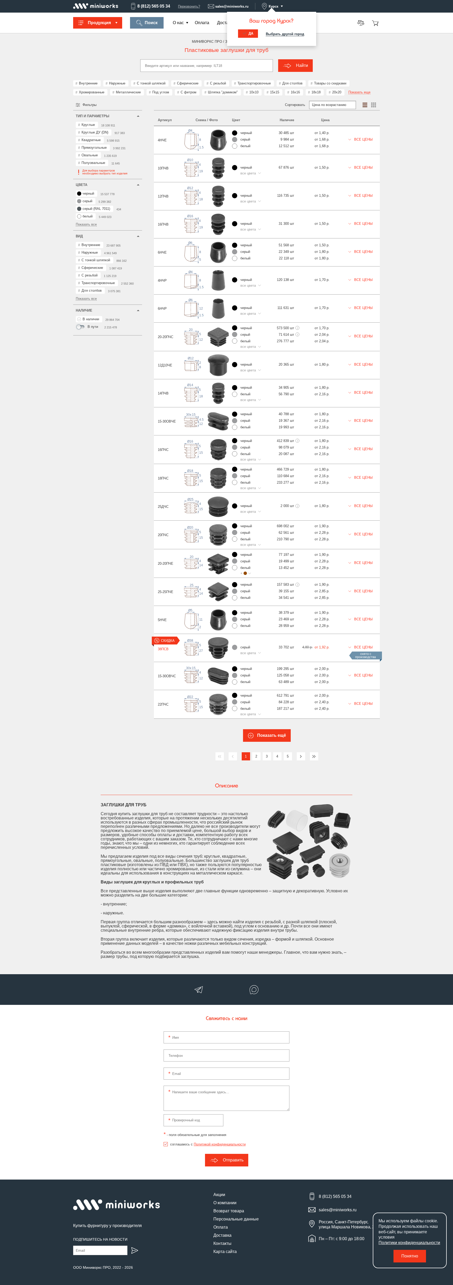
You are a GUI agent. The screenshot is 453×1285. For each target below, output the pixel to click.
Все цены (363, 139)
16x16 (295, 92)
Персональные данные (236, 1219)
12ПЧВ (163, 196)
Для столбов (292, 83)
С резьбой (218, 83)
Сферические (187, 83)
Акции (219, 1194)
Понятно (409, 1256)
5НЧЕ (162, 620)
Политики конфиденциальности (409, 1242)
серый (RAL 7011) (96, 209)
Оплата (202, 22)
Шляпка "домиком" (223, 92)
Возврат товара (228, 1211)
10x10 (253, 92)
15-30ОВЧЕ (167, 421)
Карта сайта (225, 1251)
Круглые (88, 125)
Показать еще (359, 92)
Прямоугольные (94, 148)
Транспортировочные (254, 83)
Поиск (151, 22)
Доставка (226, 22)
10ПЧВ (163, 168)
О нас (178, 22)
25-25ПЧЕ (165, 592)
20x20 (336, 92)
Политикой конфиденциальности (220, 1144)
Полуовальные (93, 163)
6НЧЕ (162, 252)
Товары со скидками (330, 83)
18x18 (316, 92)
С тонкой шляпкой (151, 83)
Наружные (117, 83)
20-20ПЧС (165, 337)
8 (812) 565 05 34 (153, 6)
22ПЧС (163, 704)
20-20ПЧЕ (165, 564)
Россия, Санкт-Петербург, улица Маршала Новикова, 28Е (349, 1224)
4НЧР (162, 280)
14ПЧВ (163, 393)
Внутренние (88, 83)
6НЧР (162, 309)
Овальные (90, 155)
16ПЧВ (163, 224)
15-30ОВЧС (167, 676)
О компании (224, 1203)
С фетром (188, 92)
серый (87, 201)
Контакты (222, 1243)
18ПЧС (163, 478)
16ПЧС (163, 450)
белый (88, 216)
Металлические (128, 92)
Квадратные (91, 140)
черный (88, 193)
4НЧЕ (162, 140)
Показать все (86, 224)
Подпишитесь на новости (100, 1239)
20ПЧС (163, 535)
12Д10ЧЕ (165, 365)
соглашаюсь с (208, 1144)
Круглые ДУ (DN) (95, 132)
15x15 (274, 92)
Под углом (160, 92)
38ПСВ (163, 649)
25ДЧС (163, 507)
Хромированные (91, 92)
